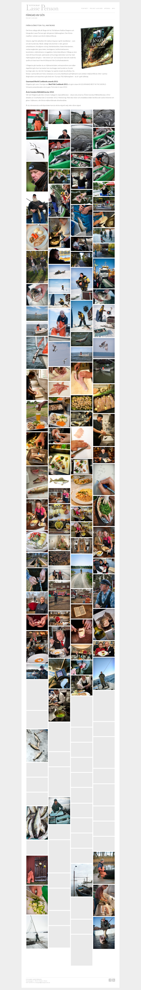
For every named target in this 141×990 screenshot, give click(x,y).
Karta (45, 981)
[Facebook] (110, 980)
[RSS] (113, 980)
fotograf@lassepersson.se (43, 982)
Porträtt (84, 8)
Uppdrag (107, 8)
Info (113, 8)
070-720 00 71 (30, 982)
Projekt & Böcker (96, 8)
